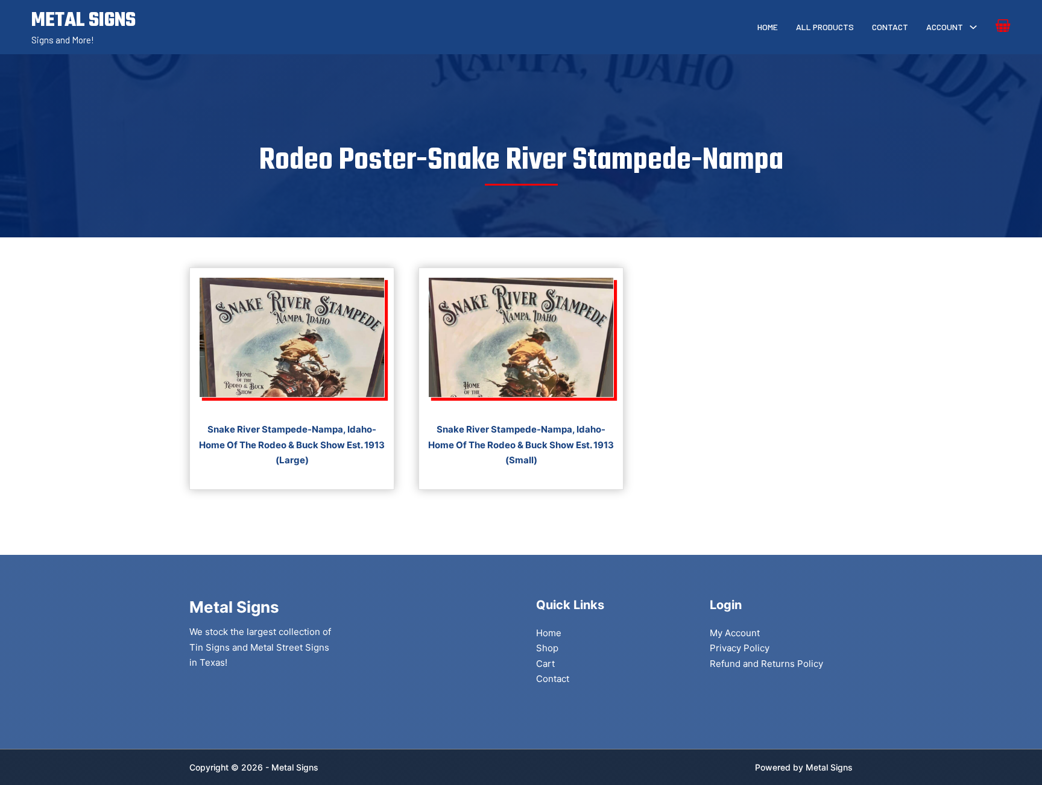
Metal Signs (829, 767)
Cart (545, 663)
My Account (735, 633)
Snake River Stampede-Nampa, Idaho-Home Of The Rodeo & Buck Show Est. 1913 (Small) (521, 445)
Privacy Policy (739, 648)
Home (767, 27)
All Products (825, 27)
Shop (547, 648)
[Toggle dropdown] (973, 27)
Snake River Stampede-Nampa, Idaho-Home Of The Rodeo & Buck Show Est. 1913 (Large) (292, 445)
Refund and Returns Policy (766, 663)
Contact (890, 27)
